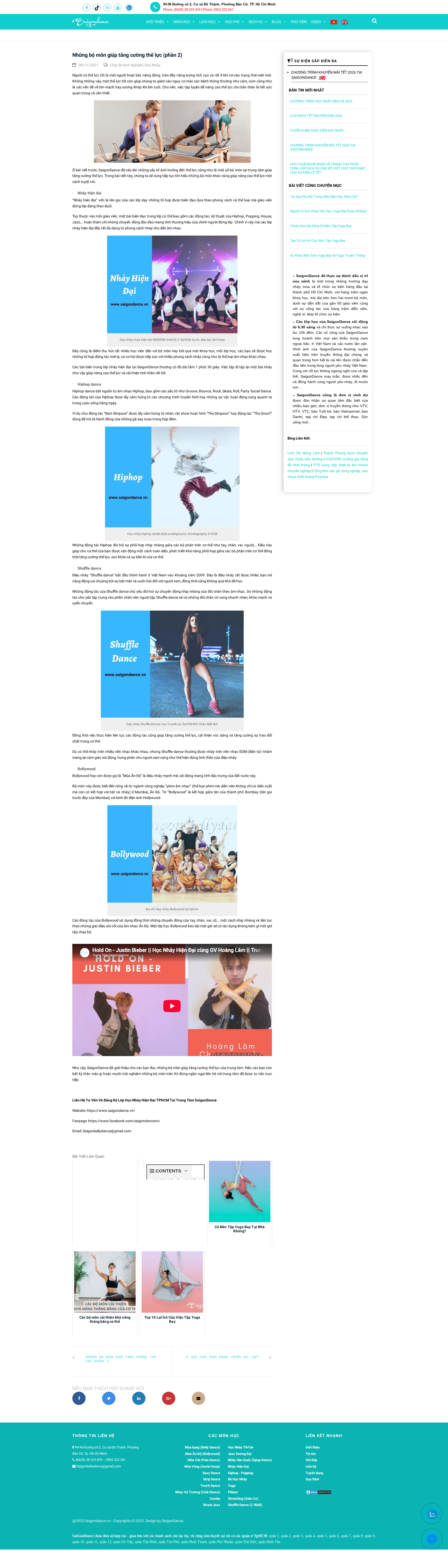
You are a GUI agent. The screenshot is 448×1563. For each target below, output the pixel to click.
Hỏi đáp (311, 1460)
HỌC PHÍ (232, 22)
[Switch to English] (344, 22)
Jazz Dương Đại (239, 1454)
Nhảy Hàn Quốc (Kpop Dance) (250, 1460)
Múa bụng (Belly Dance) (202, 1447)
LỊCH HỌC (207, 22)
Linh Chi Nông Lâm (304, 453)
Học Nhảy (152, 65)
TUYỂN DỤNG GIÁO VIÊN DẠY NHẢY (317, 130)
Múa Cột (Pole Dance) (204, 1460)
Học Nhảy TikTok (240, 1447)
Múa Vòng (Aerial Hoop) (202, 1466)
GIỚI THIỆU (155, 22)
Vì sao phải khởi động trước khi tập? (222, 1357)
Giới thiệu (313, 1447)
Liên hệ (311, 1466)
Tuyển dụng (314, 1473)
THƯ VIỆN (299, 22)
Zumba (215, 1499)
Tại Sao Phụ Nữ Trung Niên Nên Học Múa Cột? (324, 197)
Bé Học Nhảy (237, 1479)
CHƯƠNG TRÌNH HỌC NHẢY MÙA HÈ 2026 (321, 101)
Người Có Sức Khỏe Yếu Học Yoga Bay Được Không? (328, 211)
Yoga (231, 1486)
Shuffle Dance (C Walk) (245, 1505)
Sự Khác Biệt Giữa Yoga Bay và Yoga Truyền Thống (327, 255)
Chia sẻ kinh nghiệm (126, 65)
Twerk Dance (210, 1486)
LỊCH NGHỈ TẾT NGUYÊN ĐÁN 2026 (316, 116)
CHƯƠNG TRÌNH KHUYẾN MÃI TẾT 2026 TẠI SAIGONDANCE (326, 75)
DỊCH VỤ (255, 22)
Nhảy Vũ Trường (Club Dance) (197, 1492)
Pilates (233, 1492)
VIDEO (316, 22)
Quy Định (312, 1479)
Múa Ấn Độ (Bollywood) (202, 1454)
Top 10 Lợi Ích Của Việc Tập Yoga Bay (317, 241)
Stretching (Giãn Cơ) (243, 1499)
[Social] (87, 7)
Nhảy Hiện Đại (238, 1466)
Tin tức (311, 1454)
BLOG (276, 22)
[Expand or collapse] (186, 1171)
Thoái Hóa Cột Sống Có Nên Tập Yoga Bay (321, 226)
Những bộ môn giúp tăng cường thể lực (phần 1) (121, 1359)
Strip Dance (211, 1479)
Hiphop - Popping (240, 1473)
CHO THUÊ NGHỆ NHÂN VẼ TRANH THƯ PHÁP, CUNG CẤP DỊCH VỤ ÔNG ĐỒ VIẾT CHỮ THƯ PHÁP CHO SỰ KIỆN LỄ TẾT (327, 168)
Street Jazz (211, 1505)
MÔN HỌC (181, 22)
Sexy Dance (211, 1473)
